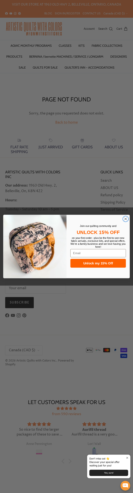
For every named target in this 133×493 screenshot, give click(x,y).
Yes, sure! (108, 472)
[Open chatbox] (125, 486)
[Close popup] (127, 458)
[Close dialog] (125, 219)
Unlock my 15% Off (98, 263)
